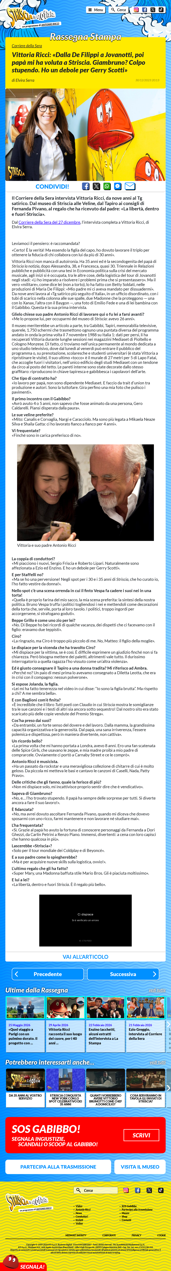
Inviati (79, 1220)
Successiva (123, 974)
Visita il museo (140, 1167)
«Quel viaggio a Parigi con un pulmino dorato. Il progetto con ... (23, 1036)
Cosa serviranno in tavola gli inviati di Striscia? (146, 1098)
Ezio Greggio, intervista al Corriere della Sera (145, 1034)
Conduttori (82, 1216)
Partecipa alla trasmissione (58, 1167)
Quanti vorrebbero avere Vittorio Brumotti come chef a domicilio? (105, 1100)
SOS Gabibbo (129, 1206)
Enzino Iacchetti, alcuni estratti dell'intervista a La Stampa (103, 1036)
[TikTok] (161, 9)
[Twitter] (152, 9)
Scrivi (141, 1135)
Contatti (126, 1220)
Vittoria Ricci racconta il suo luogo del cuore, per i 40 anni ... (65, 1036)
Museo (125, 1213)
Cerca (121, 9)
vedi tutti (158, 1062)
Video (79, 1206)
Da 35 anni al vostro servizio (25, 1097)
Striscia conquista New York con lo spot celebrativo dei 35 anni (65, 1100)
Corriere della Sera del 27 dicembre (49, 222)
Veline (79, 1223)
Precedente (48, 974)
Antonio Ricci (83, 1209)
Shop (124, 1216)
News (79, 1213)
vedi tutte (157, 990)
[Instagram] (136, 9)
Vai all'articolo (85, 957)
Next (168, 1024)
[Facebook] (144, 9)
